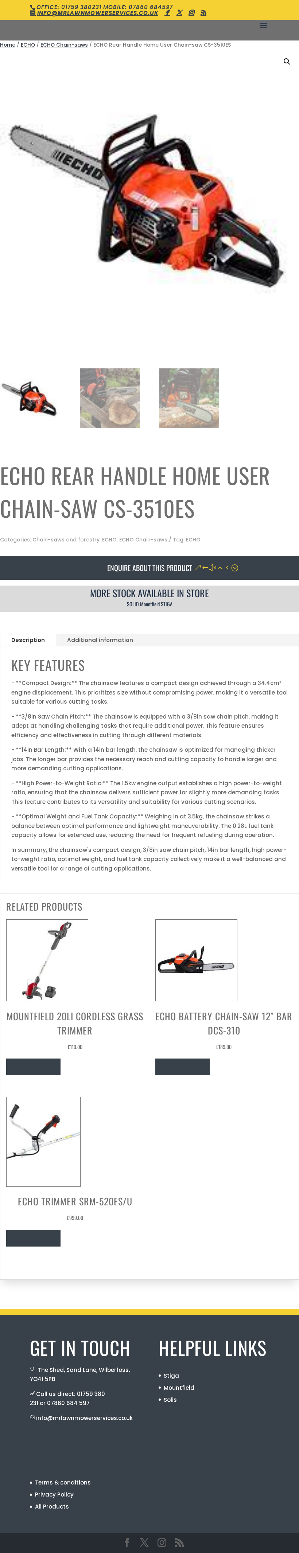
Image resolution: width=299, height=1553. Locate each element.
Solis (170, 1400)
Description (28, 640)
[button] (287, 61)
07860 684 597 (68, 1403)
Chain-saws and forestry (66, 539)
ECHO (28, 45)
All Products (52, 1506)
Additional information (100, 640)
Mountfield (179, 1388)
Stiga (171, 1376)
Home (7, 45)
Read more (33, 1067)
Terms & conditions (63, 1482)
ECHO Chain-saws (64, 45)
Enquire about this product (149, 567)
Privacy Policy (54, 1494)
